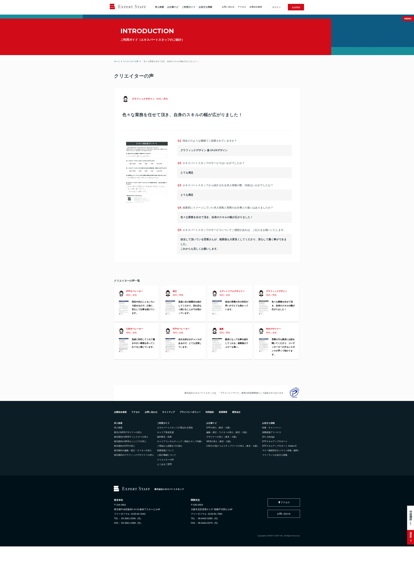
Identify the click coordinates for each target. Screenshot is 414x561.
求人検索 (159, 7)
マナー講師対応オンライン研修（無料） (281, 450)
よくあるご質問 (164, 464)
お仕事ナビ (173, 7)
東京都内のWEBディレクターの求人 (131, 437)
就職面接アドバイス (271, 432)
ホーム (117, 61)
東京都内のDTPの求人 (124, 446)
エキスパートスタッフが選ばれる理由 (175, 427)
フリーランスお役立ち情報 (274, 455)
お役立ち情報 (205, 7)
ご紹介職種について (166, 455)
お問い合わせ (228, 7)
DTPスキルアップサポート (274, 441)
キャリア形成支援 (165, 432)
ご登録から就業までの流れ (169, 446)
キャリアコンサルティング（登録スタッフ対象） (180, 441)
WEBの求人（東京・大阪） (219, 441)
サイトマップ (168, 412)
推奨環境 (223, 412)
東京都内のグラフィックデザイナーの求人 (134, 455)
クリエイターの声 (131, 61)
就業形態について (165, 450)
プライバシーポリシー (190, 412)
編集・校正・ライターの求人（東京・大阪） (227, 432)
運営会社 (236, 412)
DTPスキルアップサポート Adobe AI (279, 446)
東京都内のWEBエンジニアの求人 (130, 441)
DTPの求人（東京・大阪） (219, 427)
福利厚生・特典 (164, 437)
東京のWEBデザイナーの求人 (128, 432)
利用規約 (210, 412)
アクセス (242, 7)
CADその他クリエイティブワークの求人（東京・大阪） (232, 446)
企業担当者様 (255, 7)
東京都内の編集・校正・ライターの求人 (133, 450)
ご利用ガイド (188, 7)
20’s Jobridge (268, 437)
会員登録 (296, 7)
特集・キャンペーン (271, 427)
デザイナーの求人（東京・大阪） (222, 437)
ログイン (276, 7)
